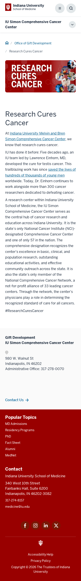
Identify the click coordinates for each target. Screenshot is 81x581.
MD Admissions (16, 424)
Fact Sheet (12, 443)
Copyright (18, 567)
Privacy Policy (41, 561)
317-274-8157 (14, 500)
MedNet (10, 455)
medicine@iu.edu (17, 507)
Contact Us (14, 400)
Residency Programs (19, 430)
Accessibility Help (40, 554)
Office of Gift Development (32, 43)
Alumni (10, 449)
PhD (8, 436)
